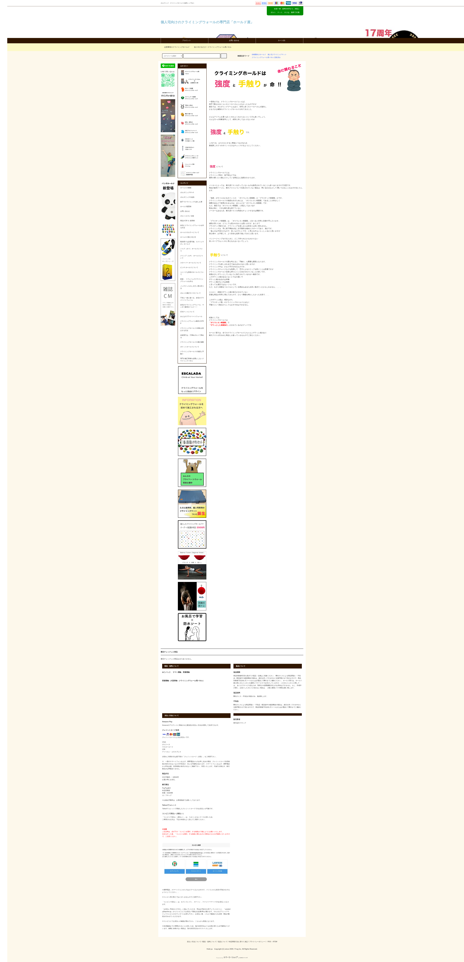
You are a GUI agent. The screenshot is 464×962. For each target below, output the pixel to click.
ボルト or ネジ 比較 (187, 216)
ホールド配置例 (185, 206)
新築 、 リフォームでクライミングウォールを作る (191, 280)
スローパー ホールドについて (190, 263)
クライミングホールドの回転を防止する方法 (192, 329)
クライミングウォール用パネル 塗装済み (266, 57)
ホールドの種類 (185, 188)
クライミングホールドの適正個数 (192, 342)
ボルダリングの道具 (187, 197)
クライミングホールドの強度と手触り (192, 353)
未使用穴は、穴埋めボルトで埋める (192, 336)
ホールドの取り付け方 (188, 237)
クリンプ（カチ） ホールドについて (191, 257)
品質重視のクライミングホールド (177, 47)
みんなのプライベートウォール (191, 316)
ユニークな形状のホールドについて (192, 273)
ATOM (275, 942)
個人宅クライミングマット (277, 54)
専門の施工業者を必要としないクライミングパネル (192, 360)
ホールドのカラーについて (189, 232)
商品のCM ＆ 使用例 (187, 221)
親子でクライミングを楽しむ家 (191, 202)
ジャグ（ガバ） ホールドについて (191, 250)
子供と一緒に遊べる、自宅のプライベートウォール (192, 299)
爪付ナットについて (187, 312)
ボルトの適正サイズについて (190, 293)
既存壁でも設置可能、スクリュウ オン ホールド (192, 243)
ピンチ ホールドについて (189, 267)
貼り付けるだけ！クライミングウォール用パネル (212, 47)
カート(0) (281, 40)
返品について (223, 942)
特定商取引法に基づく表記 (238, 942)
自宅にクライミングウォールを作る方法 (192, 227)
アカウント (186, 40)
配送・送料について (210, 942)
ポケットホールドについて (189, 347)
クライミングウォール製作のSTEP (192, 322)
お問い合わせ (234, 40)
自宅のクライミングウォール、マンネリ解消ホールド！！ (192, 306)
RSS (269, 942)
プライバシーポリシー (257, 942)
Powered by (219, 957)
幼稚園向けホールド (259, 54)
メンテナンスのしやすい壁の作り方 (192, 287)
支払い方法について (194, 942)
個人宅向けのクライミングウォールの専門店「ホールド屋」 (207, 22)
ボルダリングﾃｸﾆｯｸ (187, 192)
